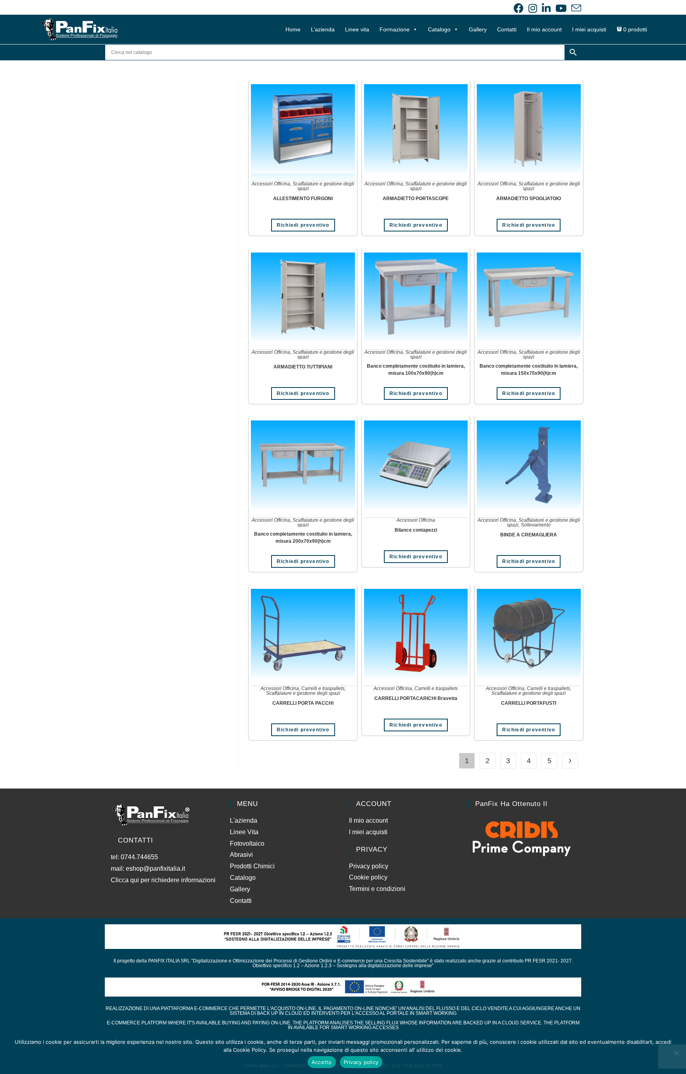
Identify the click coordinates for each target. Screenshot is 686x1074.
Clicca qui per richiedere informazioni (164, 880)
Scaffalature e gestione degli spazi (323, 186)
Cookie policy (368, 877)
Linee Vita (244, 832)
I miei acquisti (589, 29)
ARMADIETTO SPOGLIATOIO (528, 198)
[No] (676, 1053)
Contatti (506, 29)
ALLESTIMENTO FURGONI (303, 198)
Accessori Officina (271, 184)
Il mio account (544, 29)
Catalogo (439, 29)
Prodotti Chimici (252, 866)
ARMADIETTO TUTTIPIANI (303, 367)
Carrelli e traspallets (323, 688)
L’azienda (323, 29)
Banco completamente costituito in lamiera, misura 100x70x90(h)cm (416, 369)
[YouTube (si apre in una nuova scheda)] (561, 8)
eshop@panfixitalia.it (155, 868)
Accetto (322, 1062)
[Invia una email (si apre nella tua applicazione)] (575, 8)
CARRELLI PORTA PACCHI (302, 703)
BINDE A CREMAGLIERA (528, 535)
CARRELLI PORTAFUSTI (528, 703)
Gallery (478, 29)
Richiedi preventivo (303, 225)
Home (293, 29)
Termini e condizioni (377, 888)
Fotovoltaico (247, 843)
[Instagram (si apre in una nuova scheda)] (533, 8)
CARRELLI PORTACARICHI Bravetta (415, 698)
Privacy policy (368, 866)
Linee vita (357, 29)
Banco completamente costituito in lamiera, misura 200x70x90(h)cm (303, 537)
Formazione (395, 29)
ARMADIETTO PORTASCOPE (416, 198)
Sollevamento (536, 525)
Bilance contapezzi (416, 530)
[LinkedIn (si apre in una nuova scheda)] (546, 8)
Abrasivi (241, 854)
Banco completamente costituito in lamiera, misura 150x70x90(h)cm (529, 369)
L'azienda (243, 820)
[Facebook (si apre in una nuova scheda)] (518, 8)
